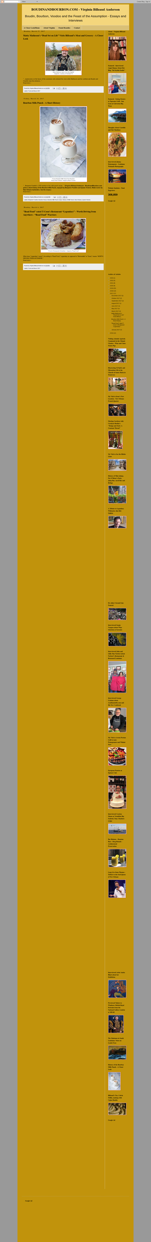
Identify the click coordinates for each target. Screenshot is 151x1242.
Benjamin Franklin (33, 199)
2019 (112, 288)
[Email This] (57, 88)
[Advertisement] (117, 237)
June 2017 (115, 306)
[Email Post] (53, 88)
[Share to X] (61, 88)
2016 (112, 333)
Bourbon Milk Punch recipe (55, 199)
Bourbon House (42, 199)
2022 (112, 280)
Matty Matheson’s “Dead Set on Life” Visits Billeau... (117, 315)
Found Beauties (64, 27)
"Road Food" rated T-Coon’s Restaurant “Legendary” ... (117, 325)
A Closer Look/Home (32, 27)
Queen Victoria (86, 199)
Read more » (27, 83)
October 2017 (116, 298)
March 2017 (115, 311)
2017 (112, 293)
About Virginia (49, 27)
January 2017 (116, 330)
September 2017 (117, 301)
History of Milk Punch (68, 199)
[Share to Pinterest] (66, 88)
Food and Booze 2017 (34, 91)
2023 (112, 278)
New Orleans (78, 199)
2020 (112, 286)
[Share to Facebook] (64, 88)
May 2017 (115, 308)
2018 (112, 291)
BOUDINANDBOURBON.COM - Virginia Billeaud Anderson (75, 9)
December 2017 (117, 295)
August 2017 (116, 303)
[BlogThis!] (59, 88)
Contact (77, 27)
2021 (112, 283)
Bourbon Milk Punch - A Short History (41, 102)
